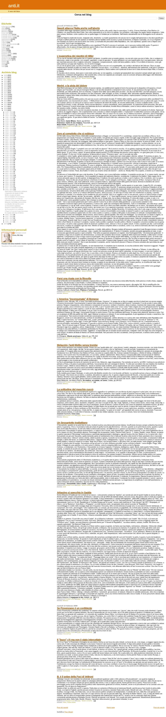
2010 (6, 106)
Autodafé (5, 30)
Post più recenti (62, 707)
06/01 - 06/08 (9, 164)
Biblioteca (65, 127)
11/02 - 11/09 (9, 126)
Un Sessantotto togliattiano (72, 422)
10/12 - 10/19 (9, 132)
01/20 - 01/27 (9, 218)
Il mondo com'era (7, 38)
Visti (3, 65)
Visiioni (4, 61)
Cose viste (5, 33)
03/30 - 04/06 (9, 180)
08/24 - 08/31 (9, 144)
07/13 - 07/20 (9, 153)
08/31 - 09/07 (9, 143)
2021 (6, 85)
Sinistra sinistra (71, 80)
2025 (6, 77)
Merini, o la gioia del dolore (72, 85)
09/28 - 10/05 (9, 135)
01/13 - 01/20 (9, 220)
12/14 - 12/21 (9, 115)
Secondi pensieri (7, 57)
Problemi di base (7, 53)
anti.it (13, 5)
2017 (6, 93)
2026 (6, 75)
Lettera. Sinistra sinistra (9, 44)
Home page (111, 707)
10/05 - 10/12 (9, 134)
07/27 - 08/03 (9, 150)
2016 (6, 95)
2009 (6, 108)
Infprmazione (6, 41)
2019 (6, 89)
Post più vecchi (158, 707)
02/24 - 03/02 (9, 186)
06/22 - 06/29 (9, 159)
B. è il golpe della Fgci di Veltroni (75, 676)
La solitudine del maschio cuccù (75, 389)
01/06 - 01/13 (9, 222)
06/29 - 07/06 (9, 157)
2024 (6, 79)
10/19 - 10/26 (9, 130)
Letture (4, 45)
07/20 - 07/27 (9, 151)
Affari (3, 28)
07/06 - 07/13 (9, 155)
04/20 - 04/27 (9, 175)
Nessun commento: (87, 48)
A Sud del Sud (67, 634)
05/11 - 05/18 (9, 170)
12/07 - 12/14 (9, 117)
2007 (6, 224)
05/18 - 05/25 (9, 168)
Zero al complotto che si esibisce (75, 133)
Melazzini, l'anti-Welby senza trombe (77, 345)
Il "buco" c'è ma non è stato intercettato (79, 639)
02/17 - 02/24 (9, 188)
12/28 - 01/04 (9, 112)
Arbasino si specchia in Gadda (74, 492)
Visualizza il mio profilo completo (12, 246)
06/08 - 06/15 (9, 162)
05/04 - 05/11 (9, 171)
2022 (6, 83)
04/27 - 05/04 (9, 173)
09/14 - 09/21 (9, 139)
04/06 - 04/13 (9, 179)
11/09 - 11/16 (9, 125)
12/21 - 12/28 (9, 114)
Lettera (4, 42)
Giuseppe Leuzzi (20, 233)
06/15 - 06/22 (9, 161)
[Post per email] (94, 48)
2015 (6, 96)
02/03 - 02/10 (9, 214)
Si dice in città (6, 58)
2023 (6, 81)
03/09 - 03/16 (9, 184)
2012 (6, 102)
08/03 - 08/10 (9, 148)
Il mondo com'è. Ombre (9, 36)
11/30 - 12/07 (9, 119)
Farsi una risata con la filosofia (74, 278)
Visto (3, 66)
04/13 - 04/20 (9, 177)
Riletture (4, 55)
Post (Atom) (68, 712)
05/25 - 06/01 (9, 166)
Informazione (66, 671)
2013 (6, 100)
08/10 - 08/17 (9, 146)
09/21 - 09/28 (9, 137)
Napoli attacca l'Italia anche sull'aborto (78, 28)
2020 (6, 87)
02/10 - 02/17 (9, 189)
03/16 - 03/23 (9, 182)
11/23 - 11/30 (9, 121)
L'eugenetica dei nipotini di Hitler (75, 56)
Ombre (64, 80)
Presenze (5, 52)
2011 (6, 104)
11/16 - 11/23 (9, 123)
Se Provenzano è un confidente (74, 608)
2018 (6, 91)
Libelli (64, 272)
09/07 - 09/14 (9, 141)
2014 (6, 98)
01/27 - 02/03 (9, 216)
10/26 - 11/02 (9, 128)
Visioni (4, 63)
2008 (6, 110)
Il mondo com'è (67, 50)
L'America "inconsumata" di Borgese (78, 299)
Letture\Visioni (6, 47)
